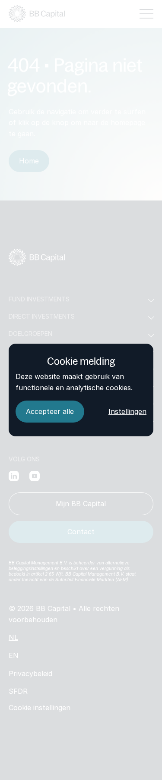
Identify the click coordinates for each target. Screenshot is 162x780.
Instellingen (127, 411)
